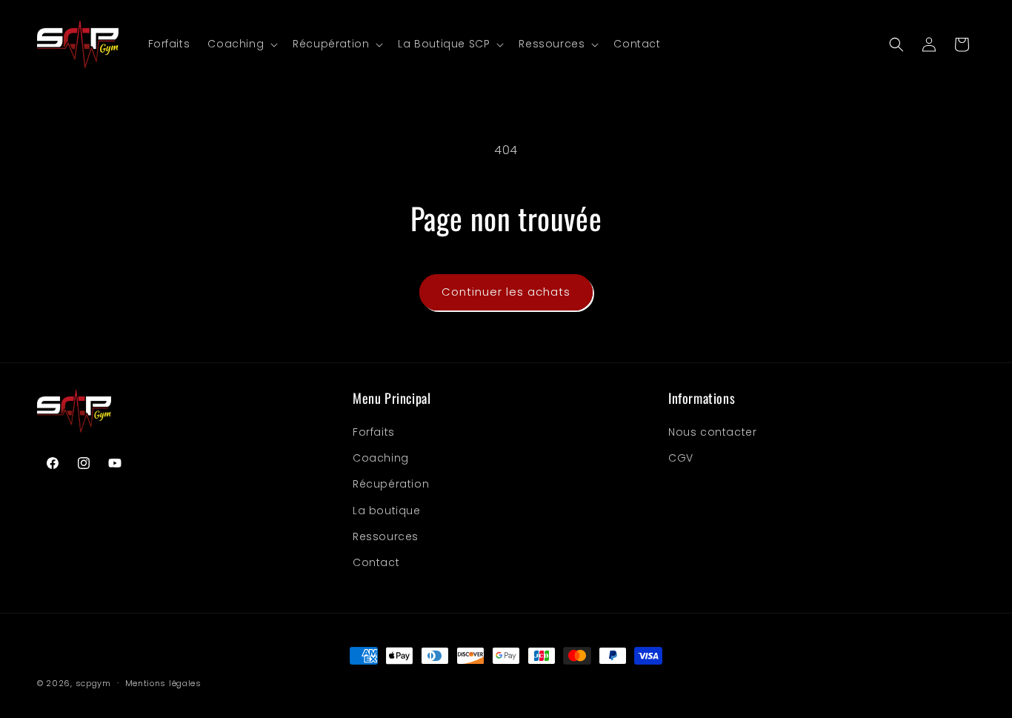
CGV (680, 458)
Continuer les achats (506, 291)
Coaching (381, 458)
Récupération (391, 484)
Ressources (386, 536)
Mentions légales (163, 683)
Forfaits (374, 432)
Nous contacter (712, 432)
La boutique (387, 510)
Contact (376, 562)
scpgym (93, 683)
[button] (241, 43)
